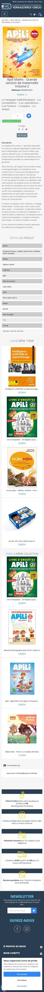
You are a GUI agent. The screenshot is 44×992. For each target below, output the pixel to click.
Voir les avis (22, 135)
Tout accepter (22, 974)
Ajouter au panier (28, 115)
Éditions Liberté (8, 264)
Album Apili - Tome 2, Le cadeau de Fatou (22, 752)
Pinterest (26, 129)
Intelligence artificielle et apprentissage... (22, 389)
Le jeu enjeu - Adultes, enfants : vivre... (22, 490)
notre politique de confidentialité (16, 902)
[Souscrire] (34, 910)
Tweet (22, 129)
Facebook (17, 928)
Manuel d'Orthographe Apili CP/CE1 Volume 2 (22, 650)
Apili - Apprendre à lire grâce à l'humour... (22, 701)
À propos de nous (14, 946)
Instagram (26, 928)
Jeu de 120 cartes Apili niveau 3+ (22, 541)
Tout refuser (22, 980)
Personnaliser (22, 986)
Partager (19, 129)
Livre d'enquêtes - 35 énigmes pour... (22, 439)
